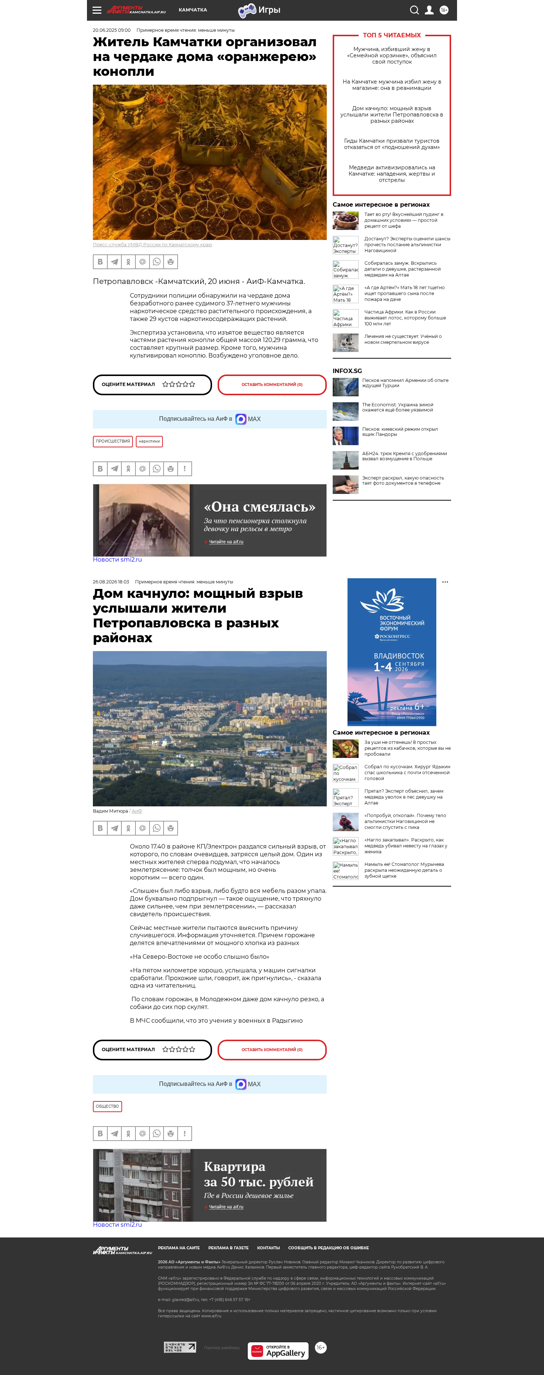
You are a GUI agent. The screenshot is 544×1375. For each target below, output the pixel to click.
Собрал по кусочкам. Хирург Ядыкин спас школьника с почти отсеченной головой (407, 772)
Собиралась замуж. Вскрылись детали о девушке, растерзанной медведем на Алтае (403, 269)
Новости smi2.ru (117, 559)
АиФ (137, 811)
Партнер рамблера (221, 1347)
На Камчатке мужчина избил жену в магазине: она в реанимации (392, 85)
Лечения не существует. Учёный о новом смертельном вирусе (403, 339)
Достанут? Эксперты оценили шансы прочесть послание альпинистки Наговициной (407, 244)
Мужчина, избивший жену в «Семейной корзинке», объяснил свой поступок (392, 55)
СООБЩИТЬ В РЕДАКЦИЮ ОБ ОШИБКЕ (328, 1248)
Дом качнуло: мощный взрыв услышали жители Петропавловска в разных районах (391, 114)
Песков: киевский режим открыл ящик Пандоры (400, 432)
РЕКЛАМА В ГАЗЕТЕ (228, 1248)
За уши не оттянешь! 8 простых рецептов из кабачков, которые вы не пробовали (408, 748)
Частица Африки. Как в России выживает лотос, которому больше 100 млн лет (405, 317)
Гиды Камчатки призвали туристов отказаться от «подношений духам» (392, 144)
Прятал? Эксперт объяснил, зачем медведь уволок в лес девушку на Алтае (404, 797)
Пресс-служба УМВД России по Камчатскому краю (152, 244)
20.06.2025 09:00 (112, 30)
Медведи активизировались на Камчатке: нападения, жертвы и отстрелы (392, 174)
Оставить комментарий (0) (272, 384)
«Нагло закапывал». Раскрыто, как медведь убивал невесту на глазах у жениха (406, 845)
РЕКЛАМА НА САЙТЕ (179, 1248)
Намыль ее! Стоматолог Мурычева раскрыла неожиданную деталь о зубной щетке (404, 870)
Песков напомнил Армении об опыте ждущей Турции (405, 383)
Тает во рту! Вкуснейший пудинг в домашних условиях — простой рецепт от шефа (404, 220)
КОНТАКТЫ (268, 1248)
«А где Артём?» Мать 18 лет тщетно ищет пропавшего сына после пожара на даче (405, 293)
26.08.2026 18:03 (111, 582)
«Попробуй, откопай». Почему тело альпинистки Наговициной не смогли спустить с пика (405, 821)
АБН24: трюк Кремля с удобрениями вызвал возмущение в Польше (404, 456)
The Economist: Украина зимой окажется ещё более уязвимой (397, 407)
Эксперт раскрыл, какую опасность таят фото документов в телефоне (403, 480)
